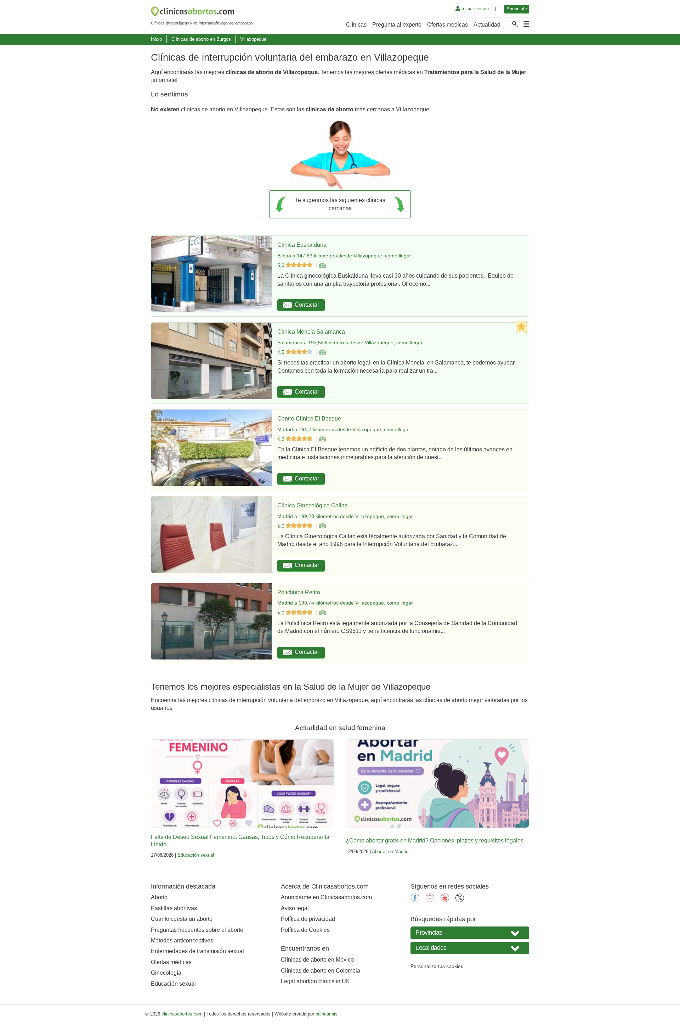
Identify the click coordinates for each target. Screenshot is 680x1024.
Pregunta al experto (396, 25)
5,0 (281, 265)
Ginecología (166, 973)
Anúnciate (516, 8)
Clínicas (356, 25)
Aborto (159, 897)
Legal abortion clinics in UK (315, 981)
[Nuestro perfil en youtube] (444, 900)
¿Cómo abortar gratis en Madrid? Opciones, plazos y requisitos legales (434, 840)
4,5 (281, 352)
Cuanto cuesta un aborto (181, 919)
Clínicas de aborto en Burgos (201, 39)
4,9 (281, 439)
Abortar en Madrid (390, 851)
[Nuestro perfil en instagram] (430, 900)
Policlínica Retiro (298, 592)
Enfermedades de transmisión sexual (197, 951)
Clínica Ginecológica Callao (312, 505)
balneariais (327, 1014)
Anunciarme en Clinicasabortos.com (326, 897)
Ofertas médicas (447, 25)
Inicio (156, 39)
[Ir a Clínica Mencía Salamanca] (322, 352)
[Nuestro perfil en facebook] (415, 900)
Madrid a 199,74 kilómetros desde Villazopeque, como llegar (345, 603)
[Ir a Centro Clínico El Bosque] (322, 438)
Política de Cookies (305, 930)
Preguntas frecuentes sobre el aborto (197, 930)
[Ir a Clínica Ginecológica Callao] (322, 525)
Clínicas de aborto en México (317, 960)
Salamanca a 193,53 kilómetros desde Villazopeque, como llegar (350, 342)
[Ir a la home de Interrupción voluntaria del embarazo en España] (202, 12)
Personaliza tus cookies (436, 966)
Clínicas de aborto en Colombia (320, 971)
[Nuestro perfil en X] (459, 900)
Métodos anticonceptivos (182, 940)
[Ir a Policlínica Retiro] (322, 612)
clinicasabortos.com (182, 1014)
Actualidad (487, 25)
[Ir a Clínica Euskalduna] (322, 265)
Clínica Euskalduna (302, 245)
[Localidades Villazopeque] (469, 948)
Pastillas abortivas (174, 908)
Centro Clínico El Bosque (309, 419)
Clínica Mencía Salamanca (311, 332)
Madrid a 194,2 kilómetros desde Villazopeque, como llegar (343, 429)
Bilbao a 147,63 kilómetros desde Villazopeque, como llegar (344, 255)
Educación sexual (195, 855)
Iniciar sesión (474, 8)
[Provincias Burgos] (469, 932)
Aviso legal (295, 908)
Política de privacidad (308, 919)
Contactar (307, 305)
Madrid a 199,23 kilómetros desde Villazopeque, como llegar (345, 516)
